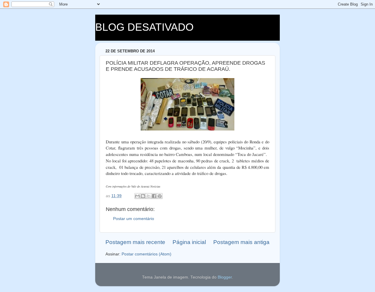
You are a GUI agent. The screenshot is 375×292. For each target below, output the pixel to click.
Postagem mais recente (135, 242)
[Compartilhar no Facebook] (154, 196)
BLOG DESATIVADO (144, 27)
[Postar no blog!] (143, 196)
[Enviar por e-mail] (137, 196)
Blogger (225, 277)
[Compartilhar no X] (148, 196)
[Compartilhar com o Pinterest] (160, 196)
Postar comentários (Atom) (146, 254)
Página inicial (189, 242)
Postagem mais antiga (241, 242)
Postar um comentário (133, 219)
